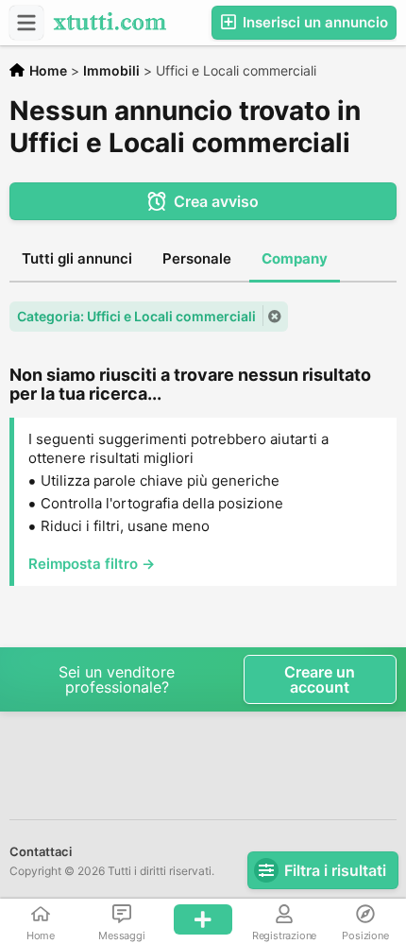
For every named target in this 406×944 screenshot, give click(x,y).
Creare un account (319, 679)
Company (295, 258)
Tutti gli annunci (77, 258)
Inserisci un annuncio (313, 22)
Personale (196, 258)
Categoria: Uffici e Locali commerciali (136, 316)
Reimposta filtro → (91, 564)
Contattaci (40, 851)
